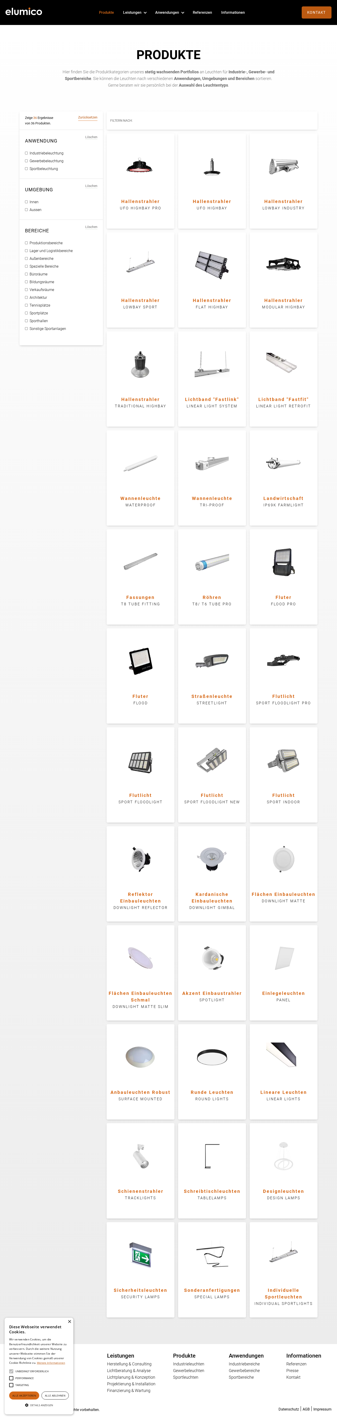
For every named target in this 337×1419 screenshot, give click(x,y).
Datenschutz (289, 1409)
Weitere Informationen (51, 1362)
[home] (24, 12)
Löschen (91, 137)
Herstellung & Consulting (129, 1363)
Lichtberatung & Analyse (129, 1370)
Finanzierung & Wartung (128, 1390)
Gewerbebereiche (244, 1370)
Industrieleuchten (188, 1363)
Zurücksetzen (87, 117)
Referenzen (202, 12)
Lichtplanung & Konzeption (131, 1377)
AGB (306, 1409)
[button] (135, 12)
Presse (292, 1370)
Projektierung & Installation (131, 1383)
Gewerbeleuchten (188, 1370)
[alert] (39, 1366)
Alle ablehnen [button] (55, 1395)
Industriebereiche (244, 1363)
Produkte (106, 12)
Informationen (233, 12)
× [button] (69, 1321)
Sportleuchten (185, 1377)
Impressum (322, 1409)
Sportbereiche (241, 1377)
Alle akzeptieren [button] (24, 1395)
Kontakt (316, 12)
